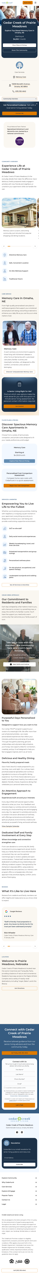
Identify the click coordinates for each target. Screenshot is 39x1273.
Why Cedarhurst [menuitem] (8, 1182)
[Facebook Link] (17, 1132)
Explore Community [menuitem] (9, 1178)
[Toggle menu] (36, 3)
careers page (12, 1100)
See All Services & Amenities (19, 585)
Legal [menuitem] (4, 1204)
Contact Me (19, 113)
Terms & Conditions (23, 1095)
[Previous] (4, 246)
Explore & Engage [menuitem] (8, 1191)
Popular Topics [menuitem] (7, 1195)
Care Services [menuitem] (7, 1187)
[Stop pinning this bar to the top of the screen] (36, 103)
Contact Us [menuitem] (6, 1200)
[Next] (35, 246)
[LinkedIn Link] (22, 1132)
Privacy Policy (14, 1095)
